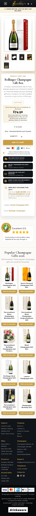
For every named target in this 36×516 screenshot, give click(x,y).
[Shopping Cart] (28, 3)
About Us (20, 426)
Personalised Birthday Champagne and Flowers (9, 348)
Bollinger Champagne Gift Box (9, 285)
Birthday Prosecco (7, 465)
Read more (18, 102)
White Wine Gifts (6, 451)
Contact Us (20, 428)
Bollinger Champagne (17, 211)
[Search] (25, 3)
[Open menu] (6, 3)
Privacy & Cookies (23, 431)
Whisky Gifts (5, 478)
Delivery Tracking (7, 428)
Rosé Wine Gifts (6, 454)
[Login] (31, 3)
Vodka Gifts (5, 481)
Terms (19, 433)
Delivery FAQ (5, 431)
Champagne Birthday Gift (27, 406)
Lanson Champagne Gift (26, 377)
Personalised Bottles (23, 454)
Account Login (6, 426)
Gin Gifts (4, 476)
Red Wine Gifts (6, 449)
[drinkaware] (18, 509)
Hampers (20, 452)
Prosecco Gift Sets (7, 462)
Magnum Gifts (22, 449)
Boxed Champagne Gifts (20, 205)
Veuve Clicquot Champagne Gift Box (26, 285)
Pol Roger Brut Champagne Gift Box (9, 378)
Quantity (13, 136)
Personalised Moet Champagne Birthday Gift (9, 315)
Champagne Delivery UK (25, 444)
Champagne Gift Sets (24, 446)
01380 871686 (21, 192)
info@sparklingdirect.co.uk (19, 194)
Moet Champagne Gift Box (26, 347)
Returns (19, 436)
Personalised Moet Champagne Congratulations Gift (26, 316)
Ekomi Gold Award (7, 433)
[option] (18, 233)
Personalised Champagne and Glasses (9, 407)
